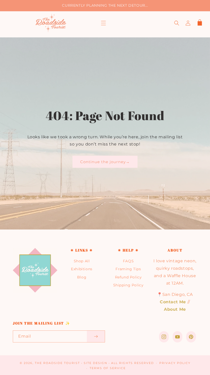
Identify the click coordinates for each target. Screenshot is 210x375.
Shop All (82, 261)
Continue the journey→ (105, 161)
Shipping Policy (128, 285)
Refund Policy (128, 277)
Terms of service (108, 368)
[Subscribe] (96, 336)
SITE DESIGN (95, 363)
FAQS (128, 261)
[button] (103, 23)
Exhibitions (81, 269)
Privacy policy (175, 363)
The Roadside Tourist (57, 363)
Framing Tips (128, 269)
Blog (81, 277)
